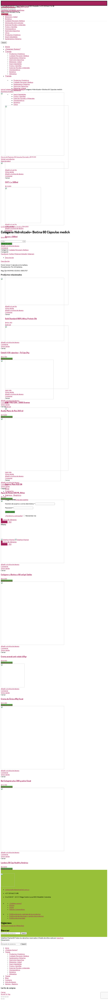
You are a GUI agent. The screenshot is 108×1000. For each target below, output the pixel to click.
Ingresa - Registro (11, 984)
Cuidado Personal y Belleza (15, 21)
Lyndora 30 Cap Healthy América (11, 227)
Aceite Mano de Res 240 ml (12, 410)
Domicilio (4, 14)
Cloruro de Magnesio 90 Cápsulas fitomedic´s (15, 157)
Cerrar (3, 992)
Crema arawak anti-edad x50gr (14, 656)
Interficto (60, 938)
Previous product (7, 91)
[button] (1, 942)
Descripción (9, 258)
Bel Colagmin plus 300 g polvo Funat (16, 781)
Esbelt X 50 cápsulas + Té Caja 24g (15, 352)
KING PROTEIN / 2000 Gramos (17, 402)
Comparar (4, 248)
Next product (6, 161)
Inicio (3, 89)
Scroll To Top (5, 994)
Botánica (8, 19)
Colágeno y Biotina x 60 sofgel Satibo (16, 574)
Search (24, 933)
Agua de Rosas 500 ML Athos (13, 492)
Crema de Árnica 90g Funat (12, 699)
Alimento (8, 15)
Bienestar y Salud (11, 17)
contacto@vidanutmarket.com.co (13, 2)
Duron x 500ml (11, 236)
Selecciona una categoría (10, 11)
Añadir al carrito (6, 243)
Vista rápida (5, 346)
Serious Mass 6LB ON (13, 484)
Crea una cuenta (22, 500)
